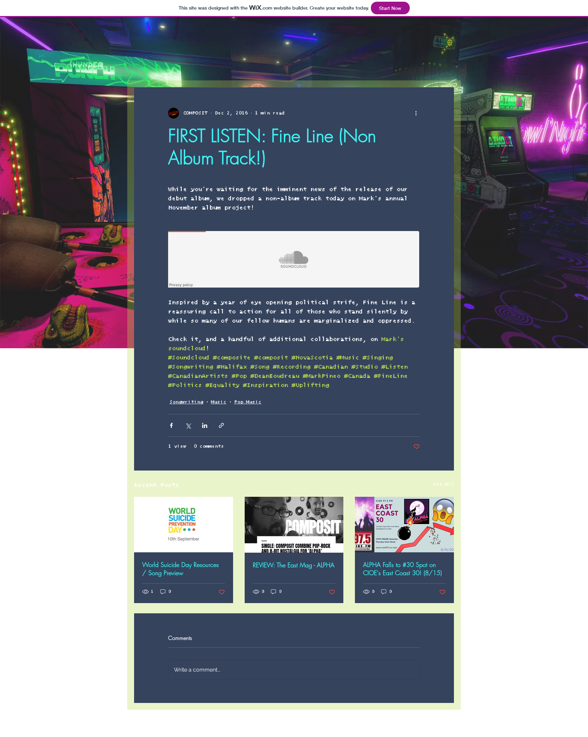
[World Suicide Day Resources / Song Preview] (183, 524)
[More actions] (416, 113)
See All (443, 484)
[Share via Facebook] (171, 425)
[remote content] (294, 260)
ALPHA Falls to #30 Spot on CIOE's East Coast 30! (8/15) (402, 569)
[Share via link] (221, 425)
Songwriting (186, 402)
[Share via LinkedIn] (204, 425)
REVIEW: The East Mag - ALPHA (293, 565)
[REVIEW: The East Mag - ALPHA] (294, 525)
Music (218, 402)
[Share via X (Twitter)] (188, 425)
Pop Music (247, 402)
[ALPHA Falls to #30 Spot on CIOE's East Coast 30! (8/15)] (404, 524)
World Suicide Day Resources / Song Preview (180, 569)
